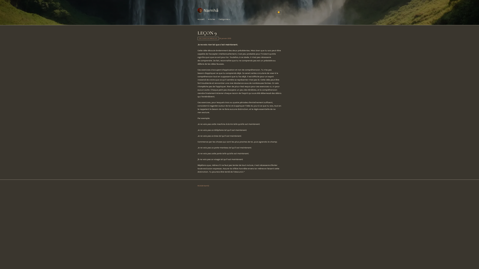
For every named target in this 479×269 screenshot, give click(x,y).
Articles (211, 19)
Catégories (224, 19)
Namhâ (211, 10)
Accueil (201, 19)
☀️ (278, 12)
